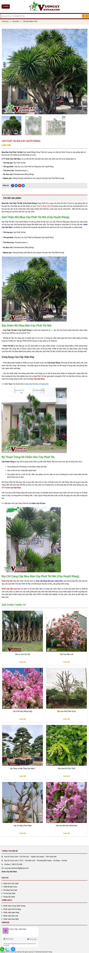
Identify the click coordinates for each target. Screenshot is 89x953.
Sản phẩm (15, 21)
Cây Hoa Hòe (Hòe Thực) (66, 711)
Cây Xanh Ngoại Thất (30, 21)
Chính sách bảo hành (11, 919)
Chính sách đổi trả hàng (12, 909)
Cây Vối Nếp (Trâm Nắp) (23, 826)
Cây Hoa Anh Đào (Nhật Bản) (66, 826)
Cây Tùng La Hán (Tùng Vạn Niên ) (22, 768)
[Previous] (6, 71)
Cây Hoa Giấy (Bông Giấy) (22, 711)
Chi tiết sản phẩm (12, 198)
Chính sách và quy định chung (14, 906)
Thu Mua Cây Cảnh (10, 890)
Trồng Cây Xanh (9, 897)
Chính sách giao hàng (11, 912)
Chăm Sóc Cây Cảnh (10, 883)
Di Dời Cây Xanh (9, 893)
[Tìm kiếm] (85, 16)
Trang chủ (5, 21)
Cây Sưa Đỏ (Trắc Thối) (66, 768)
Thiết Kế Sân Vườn (10, 887)
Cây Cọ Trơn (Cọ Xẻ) (22, 654)
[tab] (44, 198)
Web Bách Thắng (47, 952)
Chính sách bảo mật (10, 916)
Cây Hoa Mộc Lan (66, 654)
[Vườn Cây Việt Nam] (44, 6)
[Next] (83, 71)
